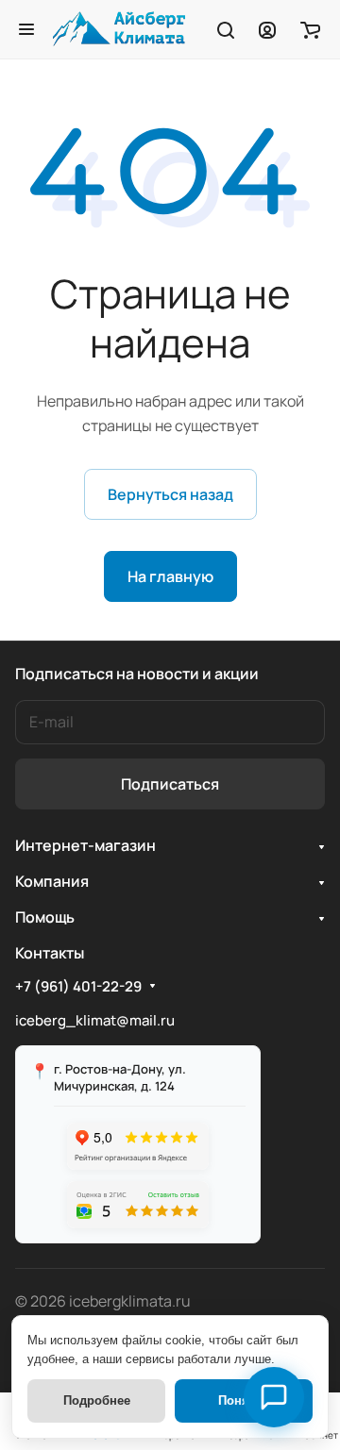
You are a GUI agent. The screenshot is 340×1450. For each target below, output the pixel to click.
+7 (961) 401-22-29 (78, 986)
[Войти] (267, 29)
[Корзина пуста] (310, 29)
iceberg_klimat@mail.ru (95, 1020)
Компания (52, 881)
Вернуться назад (170, 494)
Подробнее (96, 1400)
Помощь (45, 917)
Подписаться (170, 784)
